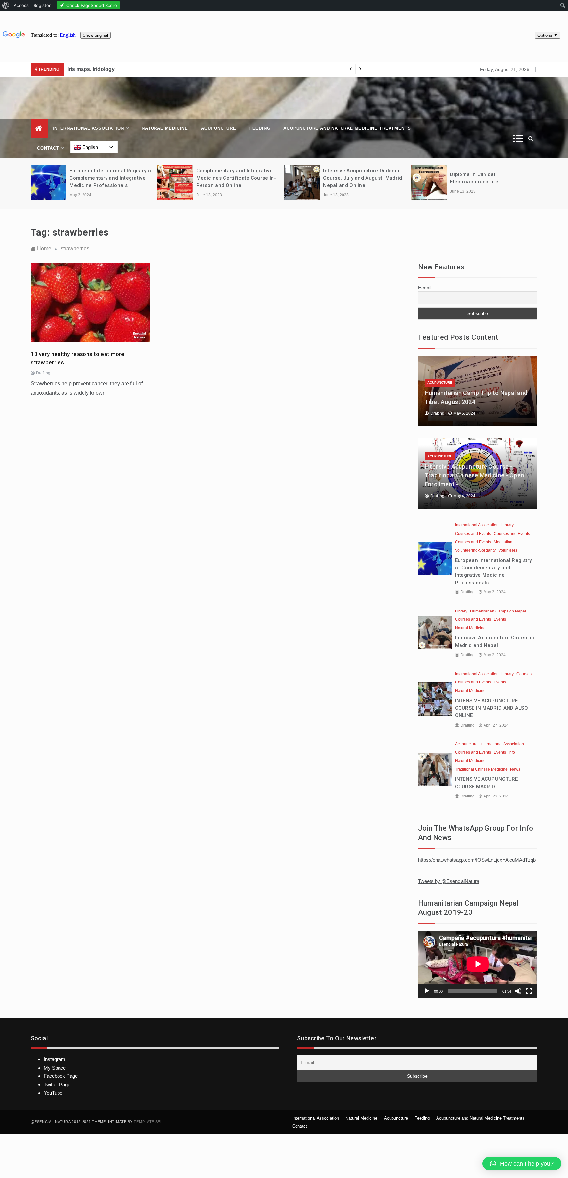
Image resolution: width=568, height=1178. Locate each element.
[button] (521, 1163)
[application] (477, 964)
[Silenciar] (518, 991)
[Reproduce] (426, 991)
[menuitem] (6, 5)
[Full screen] (529, 991)
